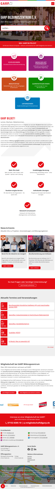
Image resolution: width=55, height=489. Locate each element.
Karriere (30, 456)
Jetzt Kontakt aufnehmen (27, 285)
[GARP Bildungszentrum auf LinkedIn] (35, 449)
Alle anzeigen (51, 347)
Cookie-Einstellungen (23, 485)
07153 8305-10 (14, 422)
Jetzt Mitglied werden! (8, 392)
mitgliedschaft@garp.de (37, 422)
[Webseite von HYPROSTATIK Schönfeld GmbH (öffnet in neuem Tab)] (14, 405)
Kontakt (30, 458)
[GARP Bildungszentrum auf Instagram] (32, 449)
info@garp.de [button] (10, 433)
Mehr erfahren (7, 266)
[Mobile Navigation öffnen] (52, 3)
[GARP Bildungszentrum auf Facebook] (29, 449)
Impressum (5, 485)
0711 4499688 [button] (10, 437)
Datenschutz (13, 485)
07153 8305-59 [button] (19, 440)
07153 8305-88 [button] (42, 435)
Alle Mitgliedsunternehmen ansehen (30, 392)
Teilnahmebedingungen (47, 485)
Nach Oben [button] (50, 478)
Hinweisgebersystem (35, 485)
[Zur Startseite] (6, 3)
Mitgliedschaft (31, 460)
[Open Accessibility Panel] (3, 486)
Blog (29, 461)
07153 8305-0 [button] (11, 435)
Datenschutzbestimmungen (28, 476)
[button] (51, 247)
